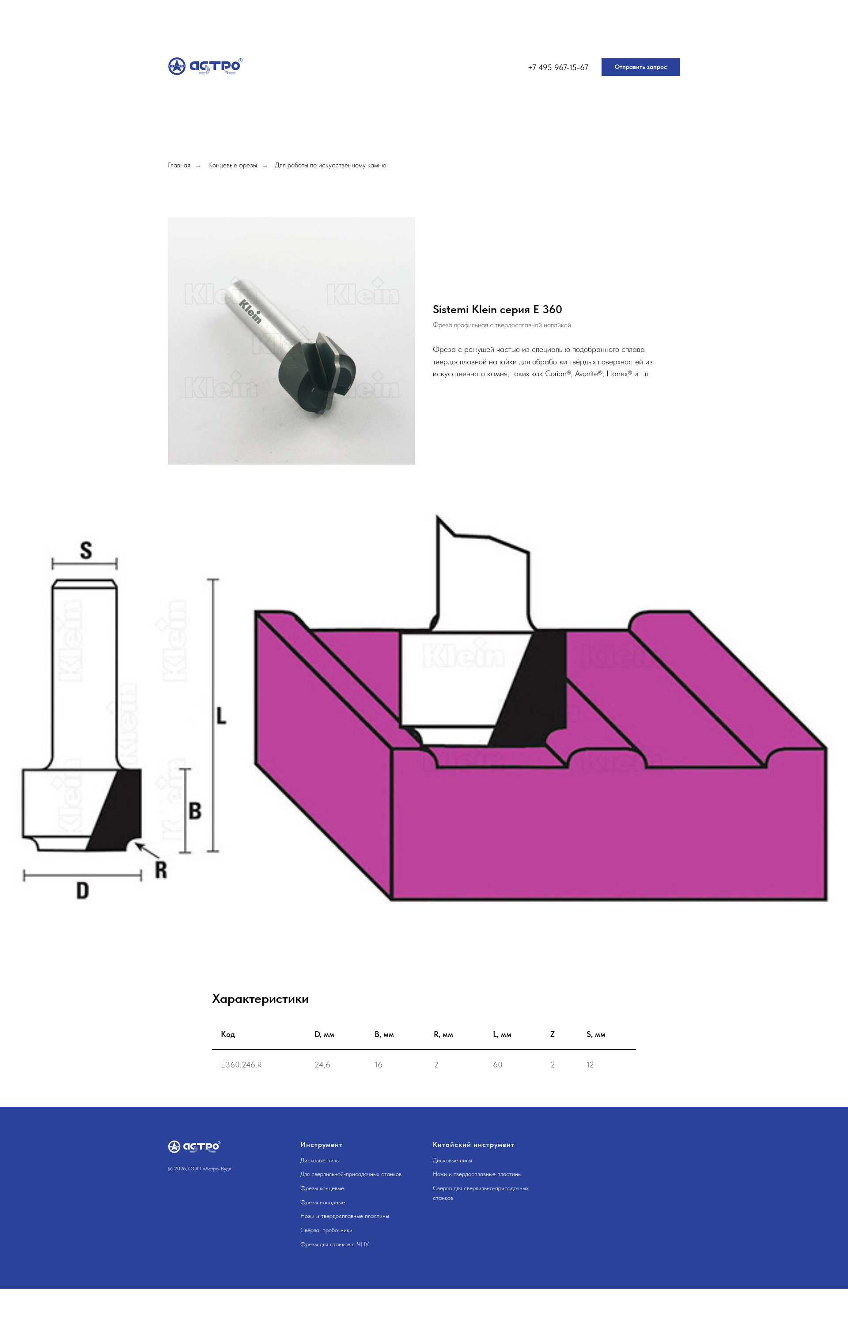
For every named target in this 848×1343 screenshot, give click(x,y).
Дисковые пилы (320, 1160)
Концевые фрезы (232, 165)
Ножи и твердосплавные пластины (344, 1215)
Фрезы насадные (322, 1202)
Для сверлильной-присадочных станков (350, 1173)
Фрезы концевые (322, 1188)
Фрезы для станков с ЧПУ (334, 1244)
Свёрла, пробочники (326, 1229)
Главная (179, 165)
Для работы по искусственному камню (330, 165)
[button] (641, 67)
